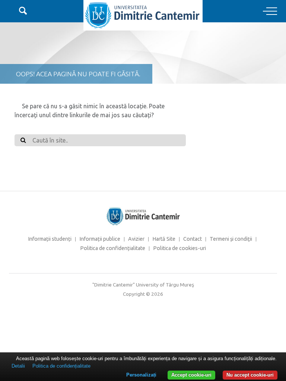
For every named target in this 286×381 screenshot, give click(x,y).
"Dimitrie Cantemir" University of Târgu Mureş (143, 285)
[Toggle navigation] (270, 11)
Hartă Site (163, 239)
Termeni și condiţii (231, 239)
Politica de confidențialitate (112, 248)
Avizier (136, 239)
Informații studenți (50, 239)
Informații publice (99, 239)
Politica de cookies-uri (179, 248)
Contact (192, 239)
